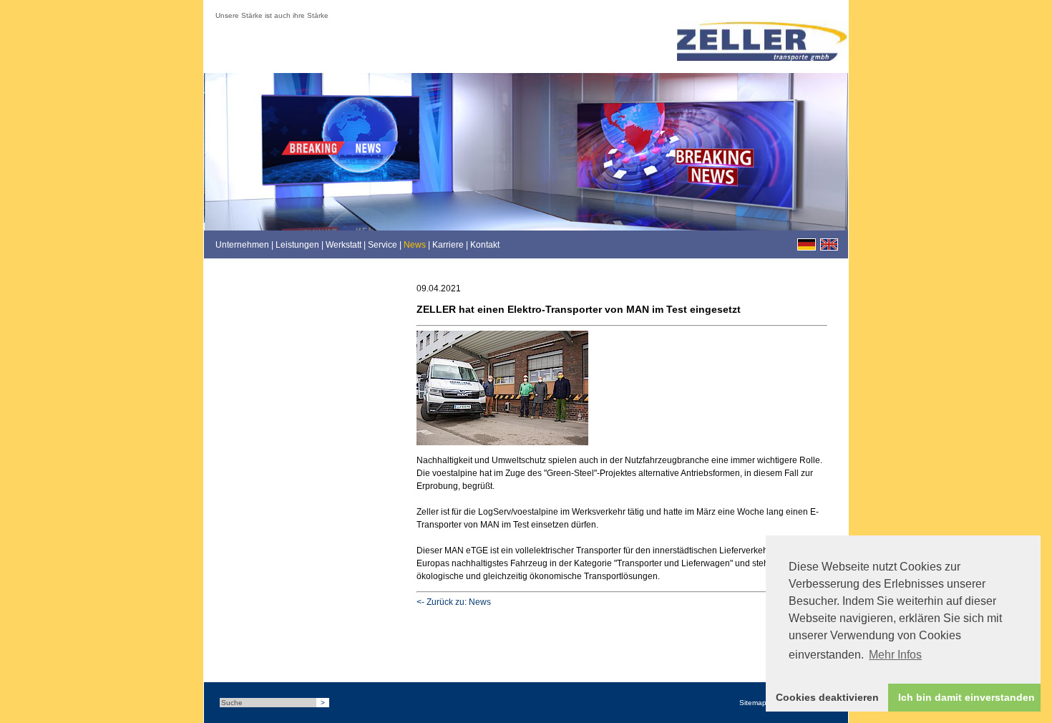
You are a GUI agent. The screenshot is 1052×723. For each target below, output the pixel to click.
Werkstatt (343, 245)
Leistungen (297, 245)
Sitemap (752, 703)
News (415, 245)
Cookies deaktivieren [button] (827, 697)
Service (382, 245)
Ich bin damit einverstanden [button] (966, 697)
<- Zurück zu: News (454, 602)
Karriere (448, 245)
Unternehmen (242, 245)
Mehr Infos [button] (895, 655)
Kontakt (485, 245)
